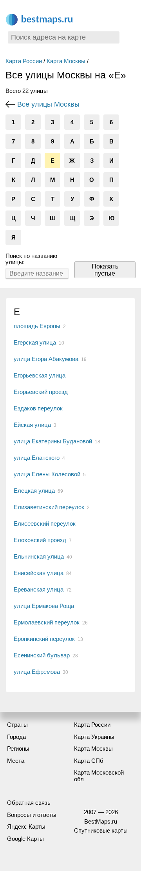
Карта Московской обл (99, 775)
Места (15, 760)
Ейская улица (32, 424)
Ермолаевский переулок (47, 622)
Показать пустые (105, 270)
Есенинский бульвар (42, 655)
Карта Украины (94, 736)
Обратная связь (29, 802)
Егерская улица (35, 342)
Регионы (18, 748)
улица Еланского (37, 457)
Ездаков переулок (38, 408)
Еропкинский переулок (44, 638)
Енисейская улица (38, 573)
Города (16, 736)
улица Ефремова (37, 671)
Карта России (23, 61)
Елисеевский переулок (45, 523)
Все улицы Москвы (48, 104)
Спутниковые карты (101, 830)
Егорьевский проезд (41, 391)
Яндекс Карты (26, 826)
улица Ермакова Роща (44, 605)
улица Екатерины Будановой (53, 441)
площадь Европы (37, 326)
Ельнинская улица (39, 556)
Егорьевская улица (39, 375)
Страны (17, 724)
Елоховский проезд (40, 540)
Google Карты (25, 838)
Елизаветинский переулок (49, 507)
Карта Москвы (66, 61)
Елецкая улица (34, 490)
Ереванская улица (38, 589)
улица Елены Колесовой (47, 474)
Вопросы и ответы (31, 814)
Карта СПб (88, 760)
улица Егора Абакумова (46, 359)
